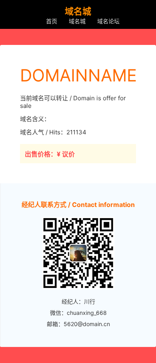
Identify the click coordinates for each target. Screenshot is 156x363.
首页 (51, 21)
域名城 (77, 21)
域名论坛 (108, 21)
